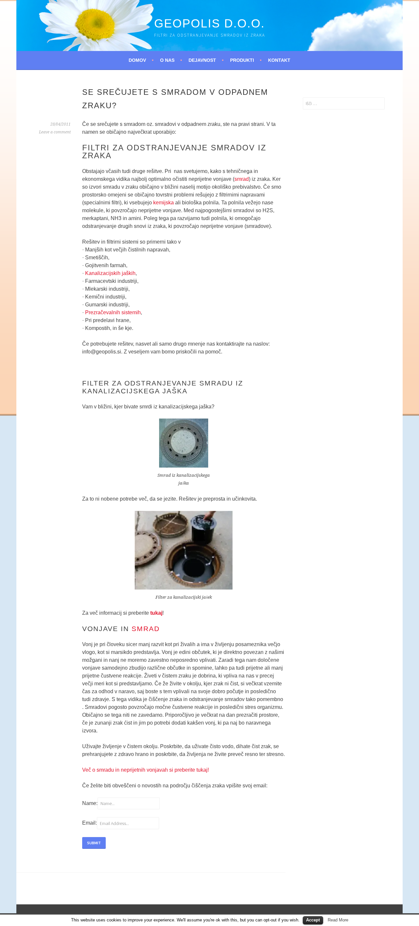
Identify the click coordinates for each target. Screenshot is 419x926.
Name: (90, 803)
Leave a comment (55, 132)
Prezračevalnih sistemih (113, 312)
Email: (89, 823)
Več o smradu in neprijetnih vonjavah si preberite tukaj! (145, 770)
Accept (313, 919)
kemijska (163, 202)
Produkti (242, 60)
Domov (137, 60)
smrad (241, 179)
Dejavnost (202, 60)
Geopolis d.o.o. (209, 23)
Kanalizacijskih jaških (110, 273)
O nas (167, 60)
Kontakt (279, 60)
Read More (338, 919)
